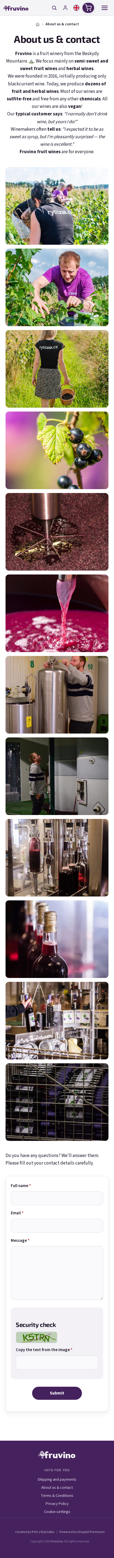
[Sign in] (65, 8)
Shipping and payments (57, 1479)
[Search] (54, 8)
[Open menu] (105, 8)
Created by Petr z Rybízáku (34, 1532)
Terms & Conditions (57, 1495)
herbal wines (80, 68)
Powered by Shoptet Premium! (82, 1532)
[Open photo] (57, 206)
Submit (57, 1393)
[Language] (76, 8)
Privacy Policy (57, 1504)
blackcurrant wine (26, 84)
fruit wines (45, 68)
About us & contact (57, 1487)
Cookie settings (57, 1512)
